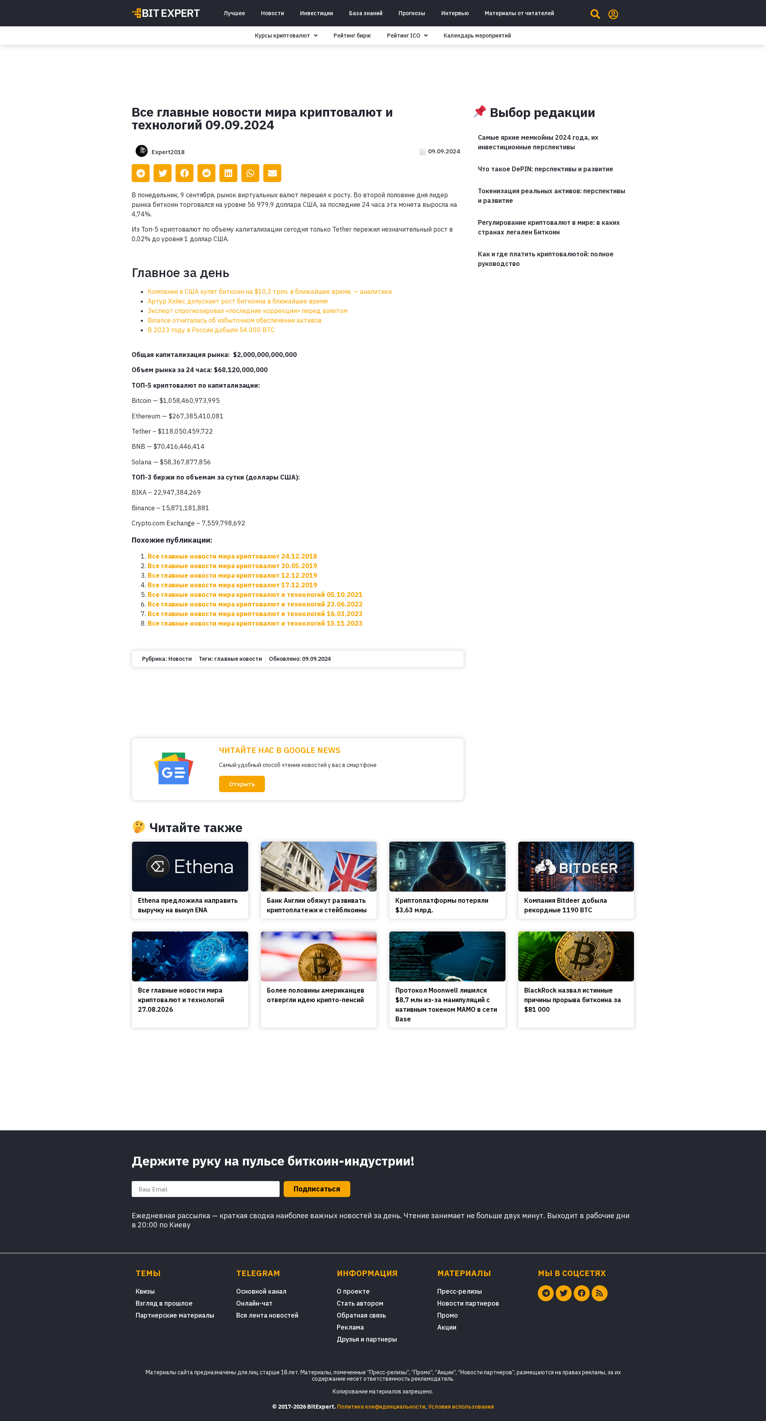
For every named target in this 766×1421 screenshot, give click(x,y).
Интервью (455, 13)
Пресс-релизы (459, 1291)
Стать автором (360, 1303)
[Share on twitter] (163, 173)
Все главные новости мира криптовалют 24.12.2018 (232, 556)
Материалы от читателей (519, 13)
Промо (447, 1315)
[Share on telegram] (141, 173)
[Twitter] (564, 1293)
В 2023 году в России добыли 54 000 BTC (211, 330)
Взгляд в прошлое (164, 1303)
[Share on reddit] (206, 173)
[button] (242, 784)
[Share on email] (272, 173)
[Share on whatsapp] (250, 173)
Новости (272, 13)
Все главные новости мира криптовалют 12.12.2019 (232, 575)
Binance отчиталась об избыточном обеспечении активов (235, 320)
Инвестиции (316, 13)
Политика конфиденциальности (381, 1406)
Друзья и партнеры (367, 1339)
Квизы (145, 1291)
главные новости (238, 658)
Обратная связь (361, 1315)
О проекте (353, 1291)
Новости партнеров (468, 1303)
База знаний (366, 13)
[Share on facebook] (184, 173)
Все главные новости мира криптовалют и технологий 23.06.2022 (255, 604)
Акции (446, 1327)
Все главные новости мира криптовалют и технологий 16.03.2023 (255, 614)
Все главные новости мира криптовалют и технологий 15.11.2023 (255, 623)
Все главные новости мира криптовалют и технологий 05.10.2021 (255, 595)
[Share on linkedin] (228, 173)
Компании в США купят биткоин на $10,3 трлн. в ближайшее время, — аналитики (270, 291)
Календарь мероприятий (477, 35)
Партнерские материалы (175, 1315)
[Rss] (600, 1293)
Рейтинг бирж (352, 35)
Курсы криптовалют (282, 35)
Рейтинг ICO (403, 35)
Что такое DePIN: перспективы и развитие (545, 169)
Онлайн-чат (254, 1303)
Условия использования (461, 1406)
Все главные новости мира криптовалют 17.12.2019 (232, 585)
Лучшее (234, 13)
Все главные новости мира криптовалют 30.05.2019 (232, 566)
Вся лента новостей (267, 1315)
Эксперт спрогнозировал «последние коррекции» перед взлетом (247, 311)
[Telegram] (546, 1293)
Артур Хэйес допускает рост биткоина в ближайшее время (238, 301)
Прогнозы (412, 13)
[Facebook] (582, 1293)
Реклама (350, 1327)
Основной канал (261, 1291)
